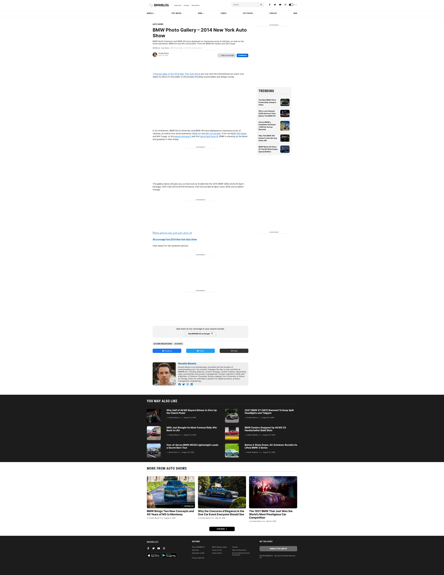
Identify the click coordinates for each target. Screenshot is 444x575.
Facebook (168, 351)
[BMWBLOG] (165, 542)
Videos (223, 13)
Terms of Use (217, 550)
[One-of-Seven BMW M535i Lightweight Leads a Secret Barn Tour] (154, 445)
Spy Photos (248, 13)
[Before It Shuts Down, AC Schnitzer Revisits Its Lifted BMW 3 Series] (232, 445)
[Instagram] (285, 4)
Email (235, 351)
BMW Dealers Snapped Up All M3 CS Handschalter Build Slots (265, 429)
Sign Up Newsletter (239, 550)
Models (150, 13)
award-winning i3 (182, 136)
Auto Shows (158, 24)
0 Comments (242, 55)
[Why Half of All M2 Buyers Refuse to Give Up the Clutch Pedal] (154, 410)
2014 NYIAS (178, 344)
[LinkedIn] (191, 384)
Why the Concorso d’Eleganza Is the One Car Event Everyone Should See (221, 513)
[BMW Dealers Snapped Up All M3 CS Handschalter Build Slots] (232, 427)
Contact (186, 5)
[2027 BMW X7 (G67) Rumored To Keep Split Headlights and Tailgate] (232, 410)
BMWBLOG (156, 48)
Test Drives (176, 13)
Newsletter (196, 5)
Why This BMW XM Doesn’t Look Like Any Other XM (268, 138)
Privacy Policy (217, 553)
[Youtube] (280, 4)
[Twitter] (275, 4)
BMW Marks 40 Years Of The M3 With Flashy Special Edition (268, 149)
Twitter (201, 351)
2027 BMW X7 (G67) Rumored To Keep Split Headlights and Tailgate (269, 411)
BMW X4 (196, 133)
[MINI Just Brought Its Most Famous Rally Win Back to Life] (154, 427)
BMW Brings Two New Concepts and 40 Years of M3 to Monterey (170, 513)
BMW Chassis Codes (219, 547)
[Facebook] (270, 4)
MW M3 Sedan (240, 133)
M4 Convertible (213, 133)
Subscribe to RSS (198, 553)
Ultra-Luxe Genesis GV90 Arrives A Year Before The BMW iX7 (267, 113)
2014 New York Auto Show (163, 344)
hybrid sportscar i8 (209, 136)
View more (221, 529)
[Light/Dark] (291, 5)
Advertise (177, 5)
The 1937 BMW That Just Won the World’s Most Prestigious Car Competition (271, 514)
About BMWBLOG (198, 547)
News (200, 13)
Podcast (273, 13)
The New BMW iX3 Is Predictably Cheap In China (267, 102)
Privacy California (198, 558)
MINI (295, 13)
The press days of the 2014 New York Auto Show (177, 74)
